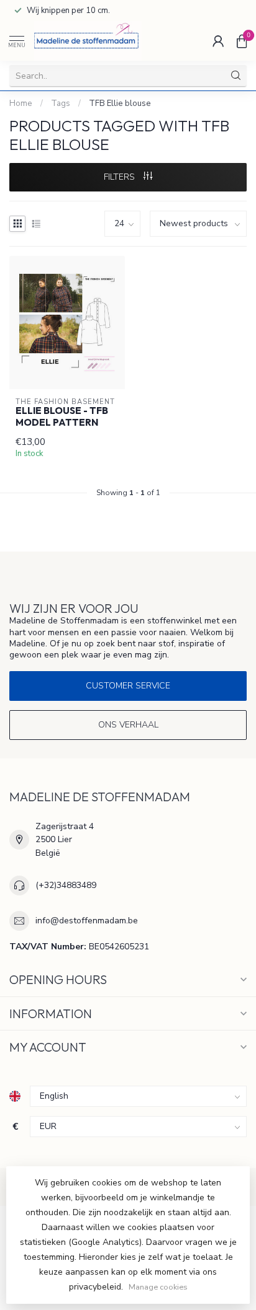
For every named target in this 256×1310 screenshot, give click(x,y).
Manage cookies (158, 1286)
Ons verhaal (128, 725)
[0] (242, 41)
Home (20, 103)
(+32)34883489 (65, 885)
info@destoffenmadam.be (86, 920)
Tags (60, 103)
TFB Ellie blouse (120, 103)
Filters (120, 177)
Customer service (128, 686)
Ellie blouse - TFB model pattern (62, 416)
